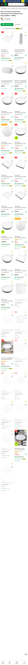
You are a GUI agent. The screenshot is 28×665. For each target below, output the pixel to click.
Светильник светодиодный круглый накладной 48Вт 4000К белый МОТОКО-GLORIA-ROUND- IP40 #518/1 (20, 330)
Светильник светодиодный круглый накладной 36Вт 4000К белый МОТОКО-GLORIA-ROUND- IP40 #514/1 (20, 359)
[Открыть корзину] (26, 4)
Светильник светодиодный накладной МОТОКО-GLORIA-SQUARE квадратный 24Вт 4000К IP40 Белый (7, 207)
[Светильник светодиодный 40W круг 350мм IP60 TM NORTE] (21, 226)
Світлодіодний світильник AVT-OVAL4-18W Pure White (7, 81)
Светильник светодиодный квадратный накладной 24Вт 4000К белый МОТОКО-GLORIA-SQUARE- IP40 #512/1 (6, 50)
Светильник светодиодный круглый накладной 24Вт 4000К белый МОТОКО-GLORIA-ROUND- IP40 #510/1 (7, 391)
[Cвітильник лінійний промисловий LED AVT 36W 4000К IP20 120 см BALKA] (21, 39)
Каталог (2, 663)
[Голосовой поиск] (23, 4)
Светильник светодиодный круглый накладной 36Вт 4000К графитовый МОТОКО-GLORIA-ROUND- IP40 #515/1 (20, 112)
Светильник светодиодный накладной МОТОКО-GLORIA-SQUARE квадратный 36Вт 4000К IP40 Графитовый (21, 207)
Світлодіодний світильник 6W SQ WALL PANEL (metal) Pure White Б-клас (21, 300)
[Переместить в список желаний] (12, 32)
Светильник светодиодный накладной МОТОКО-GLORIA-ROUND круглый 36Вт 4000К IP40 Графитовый (7, 300)
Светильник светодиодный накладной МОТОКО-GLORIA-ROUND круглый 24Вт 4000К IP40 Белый (7, 420)
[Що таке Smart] (21, 28)
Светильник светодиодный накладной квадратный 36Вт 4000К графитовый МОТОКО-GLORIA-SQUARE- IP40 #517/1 (7, 176)
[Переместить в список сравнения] (12, 35)
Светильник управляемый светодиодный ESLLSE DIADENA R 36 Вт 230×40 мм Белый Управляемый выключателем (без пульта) (7, 359)
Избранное (24, 663)
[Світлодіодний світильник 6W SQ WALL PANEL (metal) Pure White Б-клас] (21, 289)
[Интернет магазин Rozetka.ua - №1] (5, 4)
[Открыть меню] (2, 4)
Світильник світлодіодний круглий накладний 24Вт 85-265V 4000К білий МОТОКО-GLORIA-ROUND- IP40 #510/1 (7, 330)
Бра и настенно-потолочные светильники (17, 8)
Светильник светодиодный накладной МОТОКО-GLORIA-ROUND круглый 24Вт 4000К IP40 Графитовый (7, 270)
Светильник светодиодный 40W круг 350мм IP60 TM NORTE (20, 237)
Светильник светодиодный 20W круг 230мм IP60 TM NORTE (7, 143)
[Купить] (12, 55)
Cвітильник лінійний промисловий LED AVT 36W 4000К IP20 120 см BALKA (20, 50)
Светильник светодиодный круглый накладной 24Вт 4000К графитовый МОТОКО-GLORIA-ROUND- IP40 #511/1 (6, 112)
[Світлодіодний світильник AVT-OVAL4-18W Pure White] (7, 70)
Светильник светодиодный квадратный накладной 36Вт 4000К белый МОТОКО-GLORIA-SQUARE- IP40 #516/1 (20, 391)
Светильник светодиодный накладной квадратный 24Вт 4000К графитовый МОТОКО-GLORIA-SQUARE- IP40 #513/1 (21, 176)
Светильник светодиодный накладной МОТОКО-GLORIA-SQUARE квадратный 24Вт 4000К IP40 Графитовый (21, 270)
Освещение (4, 8)
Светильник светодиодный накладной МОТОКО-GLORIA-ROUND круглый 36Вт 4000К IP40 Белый (7, 449)
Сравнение (17, 663)
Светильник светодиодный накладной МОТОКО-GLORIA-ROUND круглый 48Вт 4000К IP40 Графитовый (7, 237)
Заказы (9, 663)
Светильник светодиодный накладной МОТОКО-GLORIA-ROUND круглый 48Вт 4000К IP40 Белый (21, 420)
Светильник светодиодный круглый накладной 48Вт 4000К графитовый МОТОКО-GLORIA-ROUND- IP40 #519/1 (20, 143)
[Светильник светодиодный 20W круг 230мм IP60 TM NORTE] (7, 132)
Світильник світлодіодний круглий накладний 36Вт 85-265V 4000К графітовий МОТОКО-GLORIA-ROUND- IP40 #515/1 (20, 81)
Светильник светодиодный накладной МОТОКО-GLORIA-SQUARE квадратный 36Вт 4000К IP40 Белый (7, 482)
